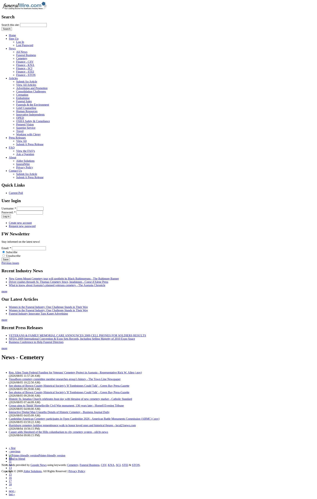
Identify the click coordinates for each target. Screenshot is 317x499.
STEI (125, 465)
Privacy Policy (24, 167)
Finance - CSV (25, 61)
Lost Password (24, 45)
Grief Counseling (26, 108)
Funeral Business (26, 55)
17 (10, 481)
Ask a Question (25, 154)
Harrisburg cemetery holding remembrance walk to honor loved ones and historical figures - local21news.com (72, 425)
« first (12, 448)
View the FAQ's (25, 150)
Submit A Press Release (29, 144)
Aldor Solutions (25, 160)
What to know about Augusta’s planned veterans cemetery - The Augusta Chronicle (57, 285)
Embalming (23, 98)
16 (10, 477)
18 (10, 484)
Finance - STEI (25, 71)
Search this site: (10, 24)
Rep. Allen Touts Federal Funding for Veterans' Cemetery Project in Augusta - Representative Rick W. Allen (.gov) (75, 372)
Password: (8, 212)
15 (10, 474)
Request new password (22, 226)
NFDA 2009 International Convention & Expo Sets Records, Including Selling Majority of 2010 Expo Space (72, 338)
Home (12, 35)
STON (136, 465)
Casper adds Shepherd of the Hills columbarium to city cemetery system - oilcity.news (58, 432)
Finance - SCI (24, 68)
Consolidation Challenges (31, 91)
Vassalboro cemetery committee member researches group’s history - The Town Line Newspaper (65, 379)
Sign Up (14, 38)
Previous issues (10, 263)
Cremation (22, 94)
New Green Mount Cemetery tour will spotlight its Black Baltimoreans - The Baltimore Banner (64, 278)
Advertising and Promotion (32, 88)
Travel (19, 131)
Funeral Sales (24, 101)
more (4, 291)
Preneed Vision (25, 124)
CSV (103, 465)
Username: (8, 208)
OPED (20, 117)
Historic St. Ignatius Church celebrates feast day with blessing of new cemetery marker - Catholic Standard (70, 398)
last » (12, 494)
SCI (118, 465)
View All (21, 141)
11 (10, 461)
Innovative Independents (30, 114)
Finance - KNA (25, 65)
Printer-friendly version (52, 455)
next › (12, 491)
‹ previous (14, 451)
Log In (20, 41)
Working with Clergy (28, 134)
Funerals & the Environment (32, 104)
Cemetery (21, 58)
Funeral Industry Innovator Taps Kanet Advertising (38, 313)
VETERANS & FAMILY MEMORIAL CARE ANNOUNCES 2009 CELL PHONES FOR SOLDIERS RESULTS (77, 335)
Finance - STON (26, 75)
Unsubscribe (13, 255)
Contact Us (15, 170)
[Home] (25, 9)
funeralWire (23, 164)
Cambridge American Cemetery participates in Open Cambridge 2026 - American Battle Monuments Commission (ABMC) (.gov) (84, 418)
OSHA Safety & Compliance (33, 121)
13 (10, 467)
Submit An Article (26, 81)
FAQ (12, 147)
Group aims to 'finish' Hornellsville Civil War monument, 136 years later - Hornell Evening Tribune (66, 405)
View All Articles (26, 84)
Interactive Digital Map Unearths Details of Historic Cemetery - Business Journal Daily (59, 412)
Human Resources (26, 111)
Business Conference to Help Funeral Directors (36, 342)
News (12, 48)
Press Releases (17, 137)
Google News (38, 465)
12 (10, 464)
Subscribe (11, 252)
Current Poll (16, 192)
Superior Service (25, 127)
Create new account (20, 222)
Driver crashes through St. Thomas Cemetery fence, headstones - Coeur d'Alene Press (58, 281)
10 (10, 458)
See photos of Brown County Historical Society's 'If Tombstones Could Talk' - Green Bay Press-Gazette (69, 385)
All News (21, 51)
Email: (6, 248)
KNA (111, 465)
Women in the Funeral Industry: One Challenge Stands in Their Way (48, 307)
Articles (13, 78)
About (12, 157)
